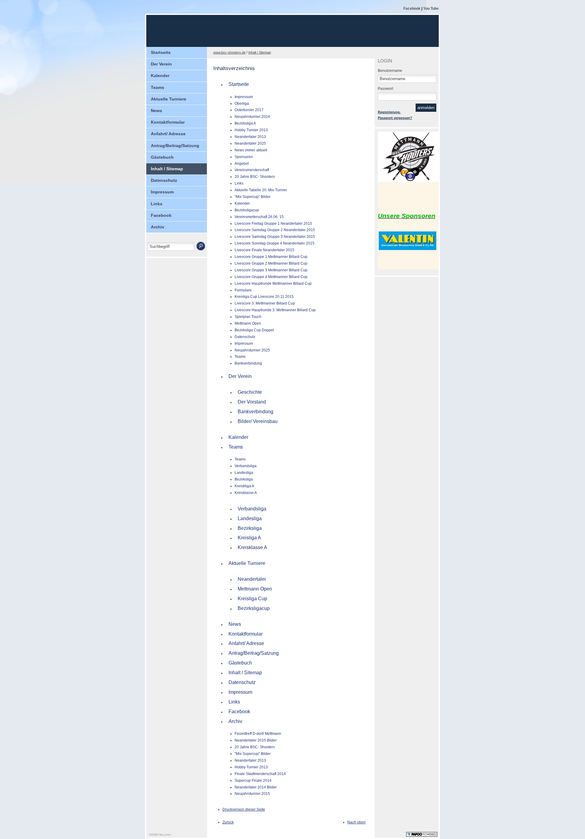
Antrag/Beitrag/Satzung (175, 145)
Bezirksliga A (245, 123)
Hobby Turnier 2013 (251, 130)
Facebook (411, 8)
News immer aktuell (251, 150)
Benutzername (390, 71)
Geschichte (250, 392)
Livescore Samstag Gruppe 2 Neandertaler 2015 (275, 230)
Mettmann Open (248, 323)
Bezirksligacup (247, 210)
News (156, 110)
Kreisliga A (249, 537)
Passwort (385, 88)
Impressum (162, 191)
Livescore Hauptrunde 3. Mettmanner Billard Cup (275, 310)
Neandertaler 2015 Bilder (256, 740)
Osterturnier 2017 (249, 110)
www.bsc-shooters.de (229, 52)
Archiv (157, 226)
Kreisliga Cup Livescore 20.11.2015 (264, 296)
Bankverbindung (248, 363)
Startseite (161, 52)
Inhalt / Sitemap (167, 168)
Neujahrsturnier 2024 (252, 117)
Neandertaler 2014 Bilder (256, 787)
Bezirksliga (244, 479)
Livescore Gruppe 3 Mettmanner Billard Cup (271, 270)
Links (156, 203)
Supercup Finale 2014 (253, 780)
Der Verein (161, 64)
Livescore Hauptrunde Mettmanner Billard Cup (273, 283)
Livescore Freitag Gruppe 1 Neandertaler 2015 (273, 223)
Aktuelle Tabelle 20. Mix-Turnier (261, 190)
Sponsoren (244, 157)
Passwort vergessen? (395, 118)
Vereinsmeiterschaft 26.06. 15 (259, 217)
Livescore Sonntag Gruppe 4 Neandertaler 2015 (274, 243)
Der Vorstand (252, 401)
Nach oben (356, 822)
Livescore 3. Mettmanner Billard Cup (265, 303)
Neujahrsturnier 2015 (252, 793)
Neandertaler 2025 (250, 143)
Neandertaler (252, 579)
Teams (157, 87)
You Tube (431, 8)
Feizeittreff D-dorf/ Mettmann (258, 733)
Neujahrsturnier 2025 (252, 350)
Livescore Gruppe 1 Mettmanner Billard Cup (271, 257)
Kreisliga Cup (252, 598)
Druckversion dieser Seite (243, 809)
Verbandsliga (246, 466)
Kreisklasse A (246, 493)
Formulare (243, 290)
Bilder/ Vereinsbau (258, 421)
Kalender (160, 75)
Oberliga (242, 103)
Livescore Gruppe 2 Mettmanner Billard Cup (271, 263)
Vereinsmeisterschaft (252, 170)
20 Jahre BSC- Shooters (255, 176)
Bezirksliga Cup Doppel (254, 330)
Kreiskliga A (244, 486)
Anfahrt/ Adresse (168, 133)
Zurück (228, 822)
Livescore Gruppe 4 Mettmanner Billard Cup (271, 277)
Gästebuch (162, 157)
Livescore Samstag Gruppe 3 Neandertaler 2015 (275, 236)
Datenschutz (164, 180)
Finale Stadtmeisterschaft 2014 (260, 774)
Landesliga (244, 473)
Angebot (242, 163)
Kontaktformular (168, 122)
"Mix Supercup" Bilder (253, 197)
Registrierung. (389, 112)
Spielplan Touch (248, 317)
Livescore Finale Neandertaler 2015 (264, 250)
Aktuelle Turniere (168, 99)
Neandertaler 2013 (250, 137)
